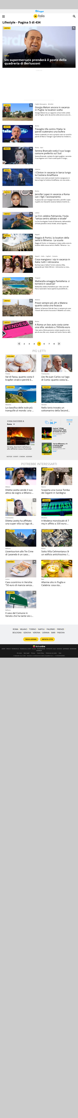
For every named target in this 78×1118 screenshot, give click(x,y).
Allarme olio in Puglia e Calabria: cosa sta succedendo (53, 585)
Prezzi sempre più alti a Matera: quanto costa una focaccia (51, 304)
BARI (53, 632)
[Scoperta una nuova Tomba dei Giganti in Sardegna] (56, 476)
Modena (44, 518)
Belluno (8, 548)
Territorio (10, 387)
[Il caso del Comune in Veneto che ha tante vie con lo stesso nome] (20, 599)
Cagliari (48, 256)
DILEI (54, 648)
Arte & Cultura (47, 469)
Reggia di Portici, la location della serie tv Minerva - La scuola (52, 239)
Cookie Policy (40, 653)
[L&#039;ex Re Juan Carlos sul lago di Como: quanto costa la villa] (56, 363)
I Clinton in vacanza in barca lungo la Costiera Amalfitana (53, 174)
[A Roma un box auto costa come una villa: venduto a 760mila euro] (17, 329)
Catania (54, 256)
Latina (37, 213)
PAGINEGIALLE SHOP (25, 648)
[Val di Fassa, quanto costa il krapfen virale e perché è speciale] (20, 363)
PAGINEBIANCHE (41, 648)
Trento (7, 374)
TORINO (32, 629)
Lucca (7, 579)
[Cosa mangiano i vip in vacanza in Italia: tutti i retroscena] (17, 264)
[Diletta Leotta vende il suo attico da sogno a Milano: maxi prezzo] (20, 476)
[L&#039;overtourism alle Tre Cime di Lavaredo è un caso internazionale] (20, 538)
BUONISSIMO (73, 648)
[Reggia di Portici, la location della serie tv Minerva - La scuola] (17, 242)
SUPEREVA (39, 650)
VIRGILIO (8, 648)
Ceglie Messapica (41, 104)
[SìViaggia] (39, 11)
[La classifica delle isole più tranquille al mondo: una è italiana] (20, 394)
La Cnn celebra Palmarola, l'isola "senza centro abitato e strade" (51, 217)
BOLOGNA (17, 632)
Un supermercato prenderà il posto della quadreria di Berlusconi (35, 61)
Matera (37, 300)
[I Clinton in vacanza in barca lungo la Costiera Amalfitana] (17, 177)
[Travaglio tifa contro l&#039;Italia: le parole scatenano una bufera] (17, 133)
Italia (42, 256)
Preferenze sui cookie (51, 653)
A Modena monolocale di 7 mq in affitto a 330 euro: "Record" (55, 523)
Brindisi (50, 104)
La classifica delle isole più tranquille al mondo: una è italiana (19, 410)
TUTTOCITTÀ (49, 648)
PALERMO (51, 629)
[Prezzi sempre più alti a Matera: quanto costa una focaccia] (17, 307)
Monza (6, 56)
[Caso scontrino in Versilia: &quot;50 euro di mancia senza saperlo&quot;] (20, 568)
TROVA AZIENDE (30, 639)
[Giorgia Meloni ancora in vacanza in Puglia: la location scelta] (17, 112)
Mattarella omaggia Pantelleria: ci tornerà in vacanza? (52, 282)
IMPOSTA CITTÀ (47, 639)
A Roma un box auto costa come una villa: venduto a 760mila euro (52, 326)
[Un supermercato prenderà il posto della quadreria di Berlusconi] (39, 47)
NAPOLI (41, 629)
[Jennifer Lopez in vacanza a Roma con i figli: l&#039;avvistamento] (17, 199)
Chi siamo (19, 653)
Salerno (37, 169)
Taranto (44, 405)
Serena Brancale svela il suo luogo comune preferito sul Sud (52, 152)
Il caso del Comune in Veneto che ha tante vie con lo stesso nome (19, 615)
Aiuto (60, 653)
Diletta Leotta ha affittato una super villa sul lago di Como (18, 523)
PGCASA (34, 648)
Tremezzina (45, 374)
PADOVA (60, 632)
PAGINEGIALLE (15, 648)
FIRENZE (60, 629)
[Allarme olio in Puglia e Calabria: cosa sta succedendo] (56, 568)
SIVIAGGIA (59, 648)
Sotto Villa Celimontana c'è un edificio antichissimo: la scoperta (55, 554)
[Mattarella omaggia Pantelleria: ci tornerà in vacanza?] (17, 286)
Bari (41, 148)
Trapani (37, 278)
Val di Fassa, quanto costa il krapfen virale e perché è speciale (19, 379)
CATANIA (45, 632)
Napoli (37, 234)
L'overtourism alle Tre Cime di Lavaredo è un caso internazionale (19, 554)
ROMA (15, 629)
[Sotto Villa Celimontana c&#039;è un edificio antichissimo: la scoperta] (56, 538)
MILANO (23, 629)
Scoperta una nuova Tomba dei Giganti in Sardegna (55, 491)
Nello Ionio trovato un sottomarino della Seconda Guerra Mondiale (55, 410)
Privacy (33, 653)
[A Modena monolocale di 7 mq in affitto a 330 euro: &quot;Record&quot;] (56, 507)
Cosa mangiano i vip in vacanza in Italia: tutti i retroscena (52, 260)
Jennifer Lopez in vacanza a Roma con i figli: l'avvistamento (52, 195)
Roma (37, 126)
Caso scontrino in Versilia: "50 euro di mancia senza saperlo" (18, 585)
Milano (7, 487)
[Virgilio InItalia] (39, 16)
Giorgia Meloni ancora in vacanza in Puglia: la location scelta (52, 108)
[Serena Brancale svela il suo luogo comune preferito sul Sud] (17, 155)
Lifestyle (7, 28)
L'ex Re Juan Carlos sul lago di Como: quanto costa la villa (55, 379)
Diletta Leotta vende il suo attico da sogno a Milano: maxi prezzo (19, 492)
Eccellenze (10, 356)
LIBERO (3, 648)
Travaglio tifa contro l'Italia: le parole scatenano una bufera (50, 130)
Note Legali (26, 653)
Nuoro (43, 487)
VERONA (36, 632)
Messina (8, 405)
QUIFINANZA (66, 648)
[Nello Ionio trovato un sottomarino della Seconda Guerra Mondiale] (56, 394)
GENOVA (27, 632)
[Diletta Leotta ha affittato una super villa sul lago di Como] (20, 507)
